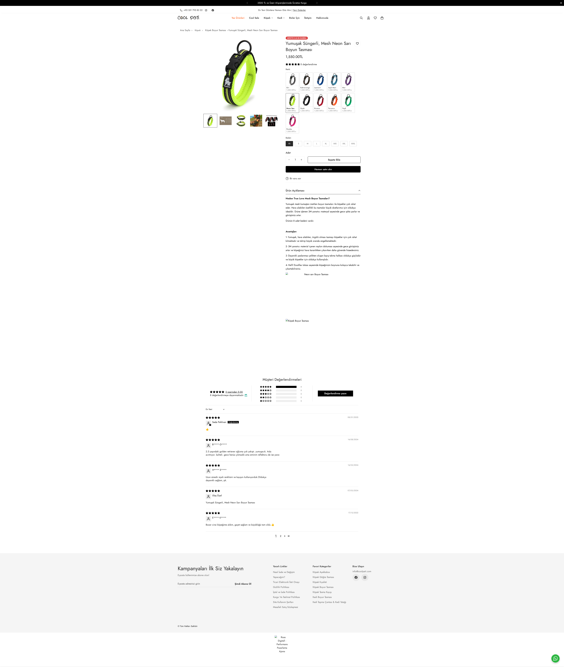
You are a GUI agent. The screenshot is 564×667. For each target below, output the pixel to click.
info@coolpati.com (361, 571)
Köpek (267, 18)
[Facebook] (213, 10)
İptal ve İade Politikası (284, 592)
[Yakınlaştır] (272, 43)
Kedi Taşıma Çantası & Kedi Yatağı (329, 602)
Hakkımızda (322, 18)
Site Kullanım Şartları (283, 602)
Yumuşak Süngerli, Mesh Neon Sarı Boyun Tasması (253, 30)
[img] (213, 417)
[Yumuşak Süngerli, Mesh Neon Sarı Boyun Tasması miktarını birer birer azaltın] (289, 159)
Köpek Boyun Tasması (215, 30)
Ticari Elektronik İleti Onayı (286, 582)
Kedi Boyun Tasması (322, 597)
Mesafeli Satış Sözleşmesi (285, 607)
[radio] (292, 82)
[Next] (317, 3)
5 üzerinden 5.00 (234, 392)
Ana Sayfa (185, 30)
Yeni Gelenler (299, 10)
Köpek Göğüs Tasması (323, 577)
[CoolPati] (188, 18)
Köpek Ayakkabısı (321, 572)
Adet (288, 152)
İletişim (308, 18)
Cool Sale (254, 18)
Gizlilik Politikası (281, 587)
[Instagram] (206, 10)
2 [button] (280, 536)
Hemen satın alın (323, 169)
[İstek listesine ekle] (357, 43)
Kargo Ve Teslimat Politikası (286, 597)
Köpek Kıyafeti (320, 582)
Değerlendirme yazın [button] (335, 393)
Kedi (279, 18)
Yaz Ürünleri (238, 18)
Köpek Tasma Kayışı (322, 592)
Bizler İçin (294, 18)
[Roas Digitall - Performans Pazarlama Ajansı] (282, 644)
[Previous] (247, 3)
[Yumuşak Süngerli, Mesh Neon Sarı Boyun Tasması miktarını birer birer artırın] (301, 159)
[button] (382, 18)
